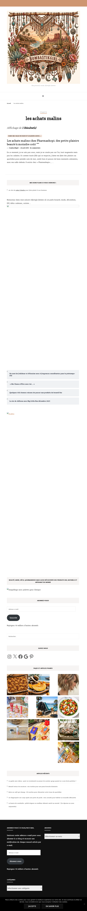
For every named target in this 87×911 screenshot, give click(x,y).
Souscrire (13, 618)
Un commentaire (35, 148)
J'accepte (32, 906)
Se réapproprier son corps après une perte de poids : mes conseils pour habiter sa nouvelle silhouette (42, 797)
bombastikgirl (14, 148)
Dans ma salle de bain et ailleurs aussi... (24, 136)
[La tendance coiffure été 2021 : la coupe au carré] (68, 685)
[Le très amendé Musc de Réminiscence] (68, 753)
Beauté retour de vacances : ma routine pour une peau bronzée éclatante (33, 786)
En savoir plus (52, 906)
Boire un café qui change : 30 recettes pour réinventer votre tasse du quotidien (35, 792)
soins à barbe (20, 190)
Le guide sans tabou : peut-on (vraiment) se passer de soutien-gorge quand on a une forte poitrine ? (42, 781)
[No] (84, 904)
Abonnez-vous (15, 861)
